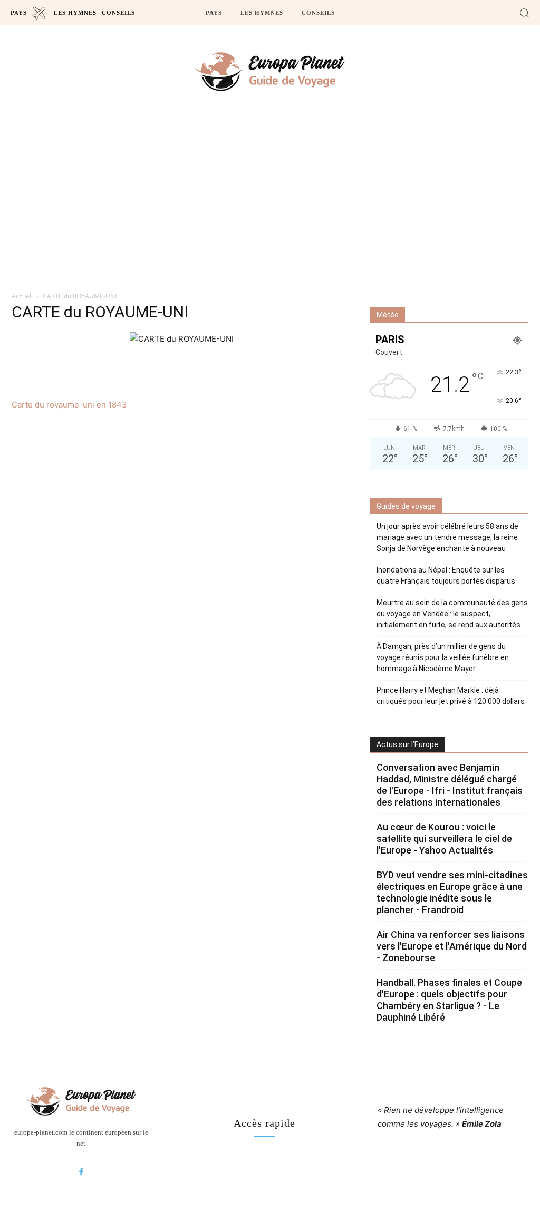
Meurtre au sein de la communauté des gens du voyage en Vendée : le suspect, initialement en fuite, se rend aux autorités (452, 613)
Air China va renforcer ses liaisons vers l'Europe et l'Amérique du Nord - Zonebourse (452, 946)
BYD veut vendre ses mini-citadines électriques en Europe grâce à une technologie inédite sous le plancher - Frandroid (452, 892)
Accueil (22, 296)
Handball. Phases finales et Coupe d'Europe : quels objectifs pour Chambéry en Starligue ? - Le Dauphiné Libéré (449, 1000)
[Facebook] (81, 1172)
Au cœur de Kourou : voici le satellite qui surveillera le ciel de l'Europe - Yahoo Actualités (444, 838)
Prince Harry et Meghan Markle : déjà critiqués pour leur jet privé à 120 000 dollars (451, 695)
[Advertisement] (270, 201)
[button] (524, 12)
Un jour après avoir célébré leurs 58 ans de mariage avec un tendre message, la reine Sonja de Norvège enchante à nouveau (447, 537)
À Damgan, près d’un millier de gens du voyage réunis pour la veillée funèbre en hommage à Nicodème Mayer (443, 657)
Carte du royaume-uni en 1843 (69, 405)
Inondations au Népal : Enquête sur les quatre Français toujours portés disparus (446, 575)
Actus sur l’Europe (407, 744)
